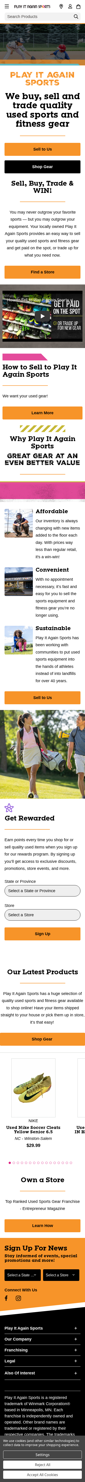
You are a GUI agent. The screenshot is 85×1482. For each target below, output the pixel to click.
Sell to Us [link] (42, 697)
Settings (43, 1454)
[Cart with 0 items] (78, 6)
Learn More (42, 413)
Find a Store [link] (42, 272)
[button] (6, 5)
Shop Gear (42, 166)
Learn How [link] (42, 1225)
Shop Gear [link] (42, 1039)
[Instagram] (18, 1298)
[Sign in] (70, 7)
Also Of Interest (20, 1373)
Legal (10, 1361)
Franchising (16, 1350)
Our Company (18, 1339)
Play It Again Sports (24, 1328)
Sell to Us (42, 149)
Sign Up (42, 934)
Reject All (42, 1464)
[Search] (76, 18)
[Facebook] (6, 1298)
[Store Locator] (61, 6)
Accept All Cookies (42, 1474)
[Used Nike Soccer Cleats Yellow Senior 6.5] (33, 1087)
